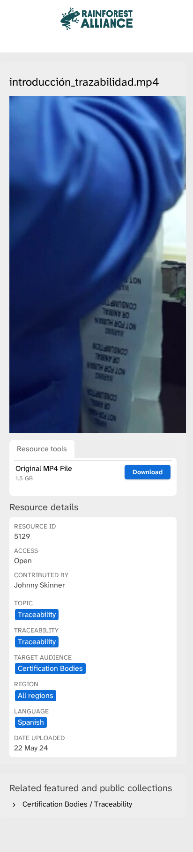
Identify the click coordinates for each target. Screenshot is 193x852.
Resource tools (42, 449)
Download (148, 472)
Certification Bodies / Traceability (75, 804)
